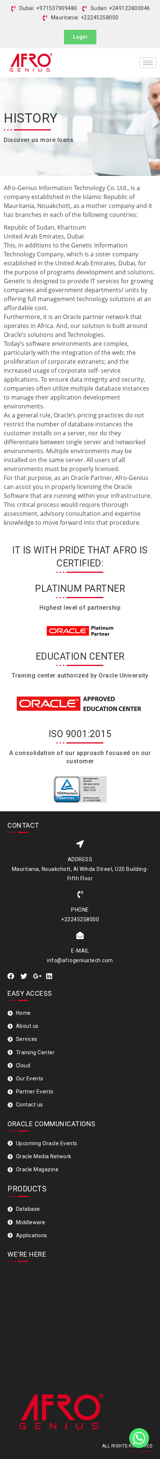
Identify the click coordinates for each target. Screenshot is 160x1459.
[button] (80, 37)
